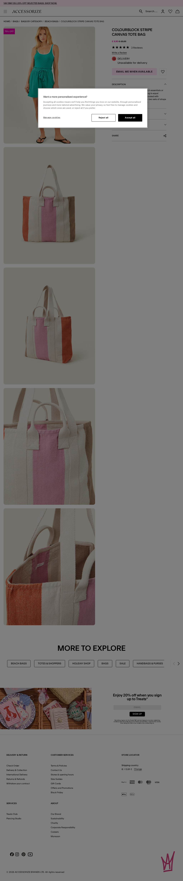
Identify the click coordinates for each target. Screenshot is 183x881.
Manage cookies (51, 118)
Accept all (130, 118)
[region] (93, 108)
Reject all (103, 118)
